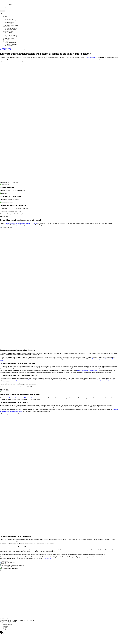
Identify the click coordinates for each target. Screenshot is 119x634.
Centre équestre (10, 22)
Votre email (3, 8)
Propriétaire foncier (8, 31)
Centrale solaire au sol (8, 38)
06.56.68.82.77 (18, 211)
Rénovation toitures (11, 29)
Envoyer (3, 11)
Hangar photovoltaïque (12, 25)
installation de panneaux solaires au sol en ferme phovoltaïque (21, 223)
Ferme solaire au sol (15, 49)
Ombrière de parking (11, 28)
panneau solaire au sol (90, 57)
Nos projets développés (9, 39)
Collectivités (6, 26)
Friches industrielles (11, 35)
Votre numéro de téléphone (7, 5)
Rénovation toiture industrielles (14, 37)
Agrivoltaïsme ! (10, 23)
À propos (5, 41)
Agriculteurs (6, 18)
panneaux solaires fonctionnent (24, 380)
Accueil (5, 16)
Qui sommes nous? (11, 42)
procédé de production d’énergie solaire (87, 370)
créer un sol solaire (47, 558)
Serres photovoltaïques (12, 21)
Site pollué (9, 32)
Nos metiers (9, 45)
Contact (5, 627)
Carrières (8, 34)
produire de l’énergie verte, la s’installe (19, 397)
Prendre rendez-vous (5, 48)
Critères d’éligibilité (11, 44)
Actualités (5, 626)
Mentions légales (7, 624)
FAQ (4, 629)
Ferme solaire (9, 19)
